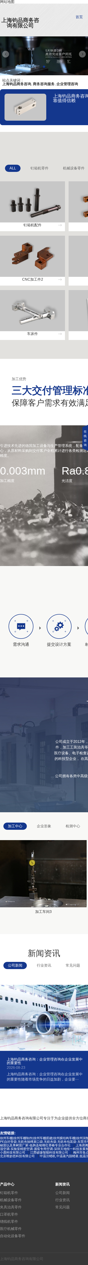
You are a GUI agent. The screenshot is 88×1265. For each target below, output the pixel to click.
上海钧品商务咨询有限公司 (20, 23)
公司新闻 (15, 965)
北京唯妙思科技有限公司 (17, 1156)
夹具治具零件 (11, 1207)
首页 (79, 17)
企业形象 (44, 826)
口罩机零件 (9, 1214)
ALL (12, 168)
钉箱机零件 (39, 168)
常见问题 (73, 965)
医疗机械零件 (11, 1229)
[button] (44, 67)
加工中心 (15, 826)
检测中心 (73, 826)
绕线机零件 (9, 1221)
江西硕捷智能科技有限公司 (49, 1152)
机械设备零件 (11, 1200)
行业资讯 (44, 965)
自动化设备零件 (12, 1236)
